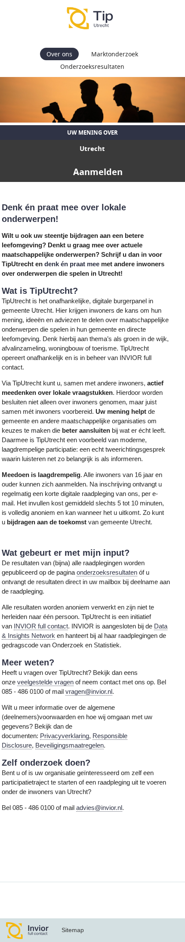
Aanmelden (98, 172)
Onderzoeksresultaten (92, 66)
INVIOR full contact (41, 626)
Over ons (59, 54)
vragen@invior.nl (88, 691)
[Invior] (27, 930)
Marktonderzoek (114, 54)
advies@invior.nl (99, 807)
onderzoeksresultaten (107, 572)
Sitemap (73, 930)
